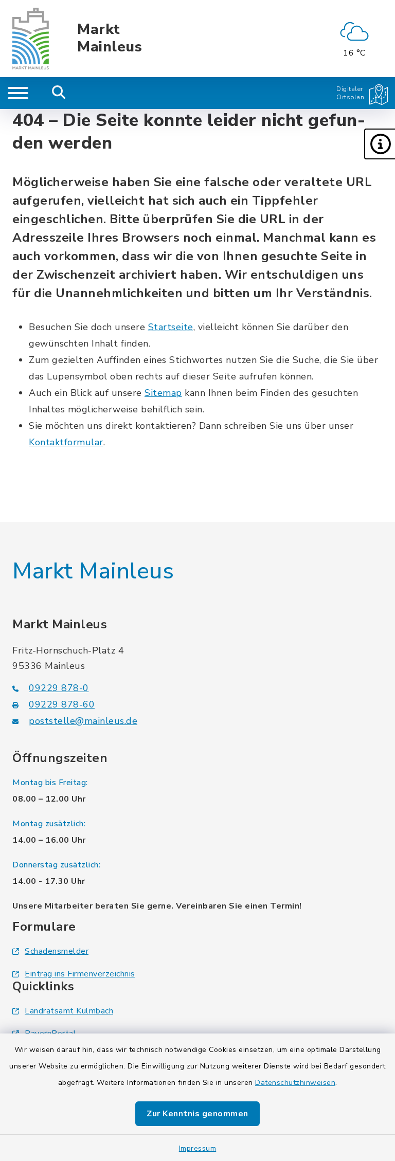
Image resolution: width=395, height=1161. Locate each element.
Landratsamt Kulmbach (69, 1011)
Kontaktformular (66, 442)
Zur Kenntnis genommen (197, 1113)
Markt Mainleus (109, 38)
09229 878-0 (59, 688)
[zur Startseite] (30, 38)
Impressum (198, 1148)
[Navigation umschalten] (18, 93)
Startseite (170, 327)
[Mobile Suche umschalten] (59, 93)
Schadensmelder (56, 951)
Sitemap (163, 393)
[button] (379, 144)
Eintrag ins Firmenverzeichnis (80, 973)
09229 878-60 (62, 704)
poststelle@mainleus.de (83, 721)
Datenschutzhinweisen (295, 1082)
